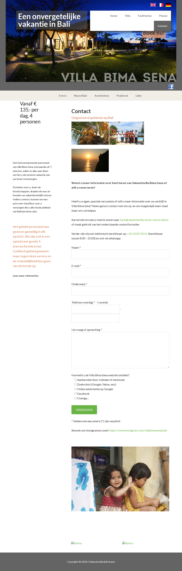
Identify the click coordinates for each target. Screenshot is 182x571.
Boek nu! (154, 32)
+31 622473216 (137, 233)
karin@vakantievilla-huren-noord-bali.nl (144, 219)
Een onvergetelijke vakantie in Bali (49, 20)
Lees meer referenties (26, 275)
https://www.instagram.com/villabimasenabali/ (138, 430)
